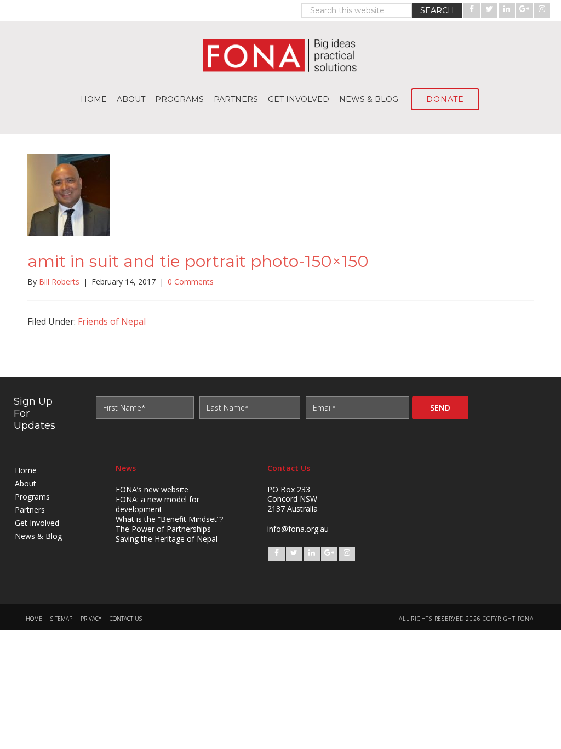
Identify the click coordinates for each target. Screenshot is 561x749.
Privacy (91, 618)
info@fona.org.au (298, 529)
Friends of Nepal (112, 321)
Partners (30, 509)
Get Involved (37, 523)
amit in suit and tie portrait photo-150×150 (198, 261)
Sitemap (61, 618)
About (25, 483)
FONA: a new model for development (157, 504)
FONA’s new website (152, 489)
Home (26, 470)
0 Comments (191, 281)
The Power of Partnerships (163, 529)
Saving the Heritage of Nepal (166, 539)
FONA (280, 55)
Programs (32, 496)
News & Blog (38, 536)
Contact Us (126, 618)
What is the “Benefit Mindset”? (169, 519)
